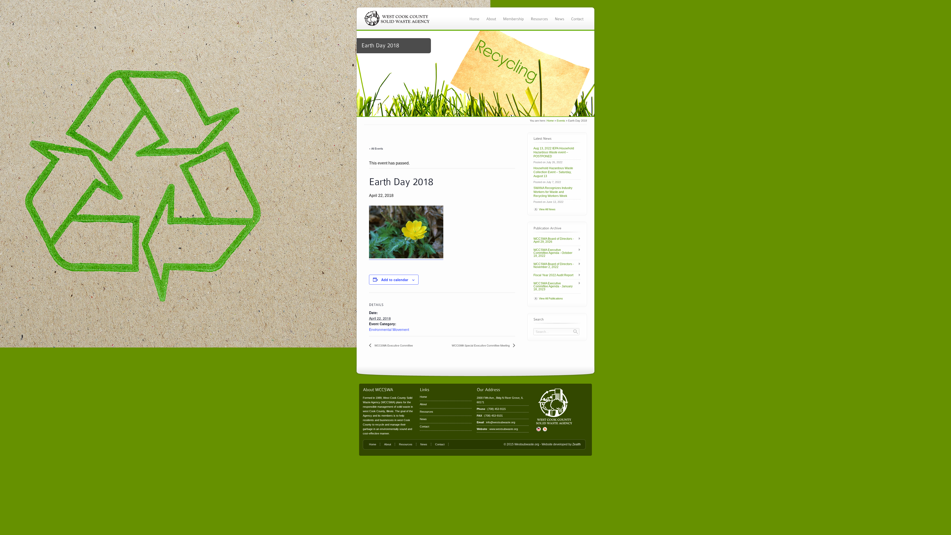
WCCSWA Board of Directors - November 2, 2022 (553, 265)
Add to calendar (394, 279)
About (423, 404)
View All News (547, 209)
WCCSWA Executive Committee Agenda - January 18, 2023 (553, 286)
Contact (424, 426)
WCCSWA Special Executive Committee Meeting (481, 345)
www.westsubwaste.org (503, 429)
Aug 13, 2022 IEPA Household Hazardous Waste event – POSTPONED (553, 152)
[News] (559, 18)
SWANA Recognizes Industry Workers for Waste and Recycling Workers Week (552, 192)
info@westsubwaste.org (500, 422)
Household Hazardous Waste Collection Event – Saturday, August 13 (553, 172)
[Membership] (513, 18)
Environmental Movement (389, 329)
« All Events (376, 148)
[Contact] (577, 18)
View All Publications (551, 298)
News (423, 419)
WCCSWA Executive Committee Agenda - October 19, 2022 (552, 252)
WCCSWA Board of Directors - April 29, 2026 (553, 240)
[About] (491, 18)
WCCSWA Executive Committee (393, 345)
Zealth (576, 444)
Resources (426, 411)
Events (561, 120)
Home (550, 120)
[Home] (474, 18)
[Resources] (539, 18)
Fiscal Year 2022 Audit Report (553, 275)
